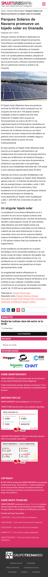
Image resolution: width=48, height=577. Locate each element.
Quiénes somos (16, 563)
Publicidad (31, 563)
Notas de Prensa (12, 568)
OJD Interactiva (35, 402)
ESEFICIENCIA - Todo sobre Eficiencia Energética (19, 527)
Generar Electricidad (15, 11)
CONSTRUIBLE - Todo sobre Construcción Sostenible (21, 522)
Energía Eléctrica (23, 296)
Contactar (36, 572)
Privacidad (12, 572)
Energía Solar (16, 299)
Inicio (3, 11)
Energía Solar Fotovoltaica (34, 299)
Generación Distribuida (10, 302)
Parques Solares (28, 302)
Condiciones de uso (31, 568)
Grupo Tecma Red (32, 504)
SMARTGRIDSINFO (16, 4)
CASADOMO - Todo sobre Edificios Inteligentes (19, 517)
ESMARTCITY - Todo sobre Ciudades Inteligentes (19, 532)
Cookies (24, 572)
